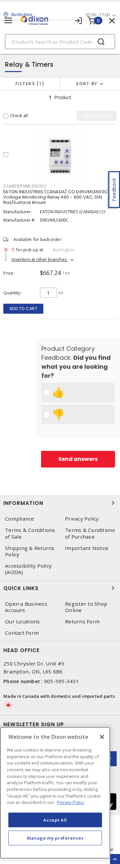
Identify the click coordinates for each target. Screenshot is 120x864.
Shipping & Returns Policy (30, 551)
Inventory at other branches (40, 259)
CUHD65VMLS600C (25, 186)
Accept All (55, 820)
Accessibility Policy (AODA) (28, 569)
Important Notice (86, 548)
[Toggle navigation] (8, 20)
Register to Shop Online (86, 607)
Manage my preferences (55, 838)
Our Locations (22, 621)
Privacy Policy (82, 519)
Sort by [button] (87, 83)
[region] (55, 793)
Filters (28, 83)
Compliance (19, 519)
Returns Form (82, 621)
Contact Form (22, 633)
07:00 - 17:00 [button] (98, 15)
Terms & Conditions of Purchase (90, 533)
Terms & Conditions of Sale (30, 533)
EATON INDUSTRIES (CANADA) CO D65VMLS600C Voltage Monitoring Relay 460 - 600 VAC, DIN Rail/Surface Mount (55, 197)
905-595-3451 (61, 681)
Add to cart (23, 308)
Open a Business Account (26, 607)
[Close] (102, 737)
